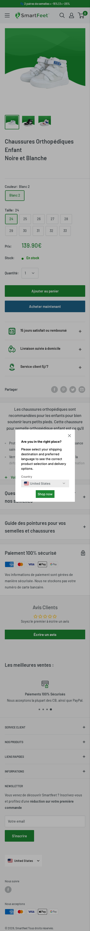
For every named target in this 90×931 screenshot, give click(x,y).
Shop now (45, 494)
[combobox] (37, 483)
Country (26, 476)
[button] (69, 436)
